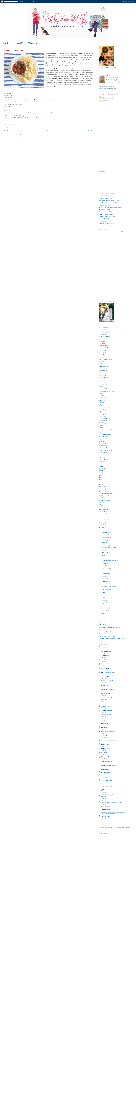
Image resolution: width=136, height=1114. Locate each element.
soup (100, 482)
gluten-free (102, 416)
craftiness (101, 380)
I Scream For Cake (107, 584)
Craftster (103, 702)
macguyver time (103, 445)
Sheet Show (105, 542)
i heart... (101, 432)
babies (100, 339)
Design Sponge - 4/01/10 (105, 205)
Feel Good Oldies (106, 589)
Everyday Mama (105, 807)
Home (48, 131)
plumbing (101, 466)
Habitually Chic (105, 677)
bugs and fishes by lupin (107, 672)
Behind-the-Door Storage (109, 586)
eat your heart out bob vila (106, 391)
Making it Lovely (106, 685)
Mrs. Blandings (105, 772)
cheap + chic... (103, 366)
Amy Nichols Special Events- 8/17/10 (109, 200)
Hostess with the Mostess (107, 689)
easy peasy (102, 389)
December (105, 530)
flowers (101, 402)
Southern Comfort (107, 579)
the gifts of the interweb (105, 493)
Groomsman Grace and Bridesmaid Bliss (109, 627)
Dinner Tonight (105, 775)
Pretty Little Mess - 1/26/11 (106, 196)
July (103, 595)
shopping (101, 477)
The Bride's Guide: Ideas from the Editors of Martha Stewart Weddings (113, 812)
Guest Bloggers (103, 423)
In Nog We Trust (103, 625)
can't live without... (104, 359)
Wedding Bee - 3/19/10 (105, 209)
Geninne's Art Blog (106, 710)
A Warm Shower (106, 553)
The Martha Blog (106, 651)
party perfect (104, 727)
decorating (102, 384)
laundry (101, 441)
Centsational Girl (106, 664)
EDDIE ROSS (105, 769)
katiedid (103, 719)
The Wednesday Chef (107, 681)
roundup (101, 470)
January (104, 610)
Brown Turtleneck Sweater (108, 765)
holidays (101, 427)
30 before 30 (102, 330)
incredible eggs (103, 436)
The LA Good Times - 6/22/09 (107, 223)
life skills (101, 443)
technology (102, 491)
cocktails (101, 375)
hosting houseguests (104, 430)
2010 (102, 525)
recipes (38, 117)
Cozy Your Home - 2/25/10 (106, 212)
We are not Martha (106, 714)
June (103, 597)
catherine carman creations (108, 801)
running (101, 473)
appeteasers (16, 117)
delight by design (105, 744)
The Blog (7, 42)
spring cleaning (103, 486)
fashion (101, 400)
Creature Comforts (106, 761)
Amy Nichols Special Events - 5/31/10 (109, 203)
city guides (102, 370)
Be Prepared (105, 550)
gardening (101, 409)
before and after (103, 345)
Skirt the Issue (106, 573)
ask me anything (103, 336)
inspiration (102, 439)
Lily (109, 75)
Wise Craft (104, 778)
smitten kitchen (105, 655)
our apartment (102, 459)
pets (100, 464)
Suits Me (104, 576)
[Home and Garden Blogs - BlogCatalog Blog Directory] (114, 827)
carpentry (101, 361)
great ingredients (103, 418)
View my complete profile (107, 88)
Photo (102, 791)
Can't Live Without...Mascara (107, 632)
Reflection (103, 796)
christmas (101, 368)
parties (32, 117)
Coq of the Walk (106, 566)
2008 (102, 614)
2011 (102, 522)
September (105, 537)
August (104, 592)
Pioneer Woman (105, 693)
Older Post (90, 131)
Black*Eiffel (104, 753)
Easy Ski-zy (102, 622)
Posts (102, 97)
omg (100, 455)
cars (100, 364)
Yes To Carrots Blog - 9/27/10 (107, 198)
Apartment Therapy (106, 647)
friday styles (102, 405)
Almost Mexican (105, 819)
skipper (101, 480)
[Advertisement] (107, 137)
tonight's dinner (103, 496)
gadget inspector (103, 407)
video (100, 502)
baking (101, 341)
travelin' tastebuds (104, 500)
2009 (102, 527)
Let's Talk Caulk (106, 568)
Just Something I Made (107, 698)
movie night (102, 452)
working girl (102, 511)
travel (100, 498)
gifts (100, 411)
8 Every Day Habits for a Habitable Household (111, 638)
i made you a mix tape (105, 434)
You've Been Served (107, 558)
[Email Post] (22, 115)
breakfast (101, 355)
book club (101, 352)
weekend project (103, 509)
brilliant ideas (102, 357)
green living (102, 420)
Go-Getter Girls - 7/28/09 (105, 221)
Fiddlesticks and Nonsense (108, 731)
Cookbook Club (106, 581)
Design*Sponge (105, 706)
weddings (101, 507)
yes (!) (102, 789)
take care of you (103, 489)
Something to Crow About (13, 50)
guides (100, 425)
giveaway (101, 414)
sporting (101, 484)
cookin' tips (25, 117)
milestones (102, 448)
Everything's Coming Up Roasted (108, 636)
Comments (104, 100)
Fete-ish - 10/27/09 (104, 219)
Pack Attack (102, 629)
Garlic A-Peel (105, 571)
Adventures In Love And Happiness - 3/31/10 (111, 207)
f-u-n (100, 396)
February (105, 608)
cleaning (101, 373)
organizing (102, 457)
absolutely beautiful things (108, 740)
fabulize (101, 398)
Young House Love (106, 660)
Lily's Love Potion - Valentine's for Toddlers (111, 802)
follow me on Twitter (126, 232)
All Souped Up (106, 545)
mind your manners (104, 450)
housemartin (104, 723)
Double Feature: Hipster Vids (110, 560)
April (104, 603)
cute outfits (102, 382)
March (104, 605)
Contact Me (33, 42)
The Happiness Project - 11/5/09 (107, 216)
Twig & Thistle (105, 668)
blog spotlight (103, 348)
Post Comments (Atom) (17, 135)
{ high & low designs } (107, 780)
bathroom (101, 343)
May (103, 600)
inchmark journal (106, 748)
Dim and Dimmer (103, 634)
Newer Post (7, 131)
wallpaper (101, 505)
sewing (101, 475)
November (105, 532)
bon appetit (102, 350)
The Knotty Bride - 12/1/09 (106, 214)
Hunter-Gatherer (106, 809)
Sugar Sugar (105, 555)
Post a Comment (8, 128)
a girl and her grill (104, 332)
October (104, 535)
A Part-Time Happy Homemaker (110, 795)
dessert (101, 386)
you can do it (102, 514)
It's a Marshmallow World (109, 547)
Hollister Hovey (105, 736)
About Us (19, 42)
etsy (100, 393)
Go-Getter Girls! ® (106, 816)
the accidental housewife (107, 757)
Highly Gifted (106, 563)
